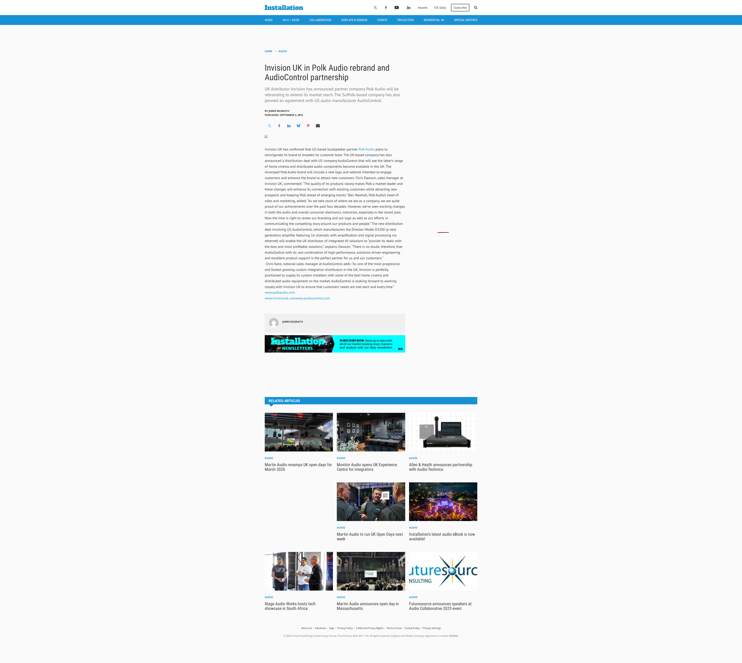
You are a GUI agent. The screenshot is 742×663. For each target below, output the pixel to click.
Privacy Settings (432, 628)
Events (382, 20)
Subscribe (460, 7)
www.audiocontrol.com (313, 298)
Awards (422, 7)
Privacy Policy (345, 628)
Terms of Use (393, 628)
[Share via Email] (318, 126)
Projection (405, 20)
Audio (269, 20)
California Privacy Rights (369, 628)
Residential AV (434, 20)
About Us (306, 628)
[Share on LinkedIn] (289, 126)
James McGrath (279, 111)
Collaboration (320, 20)
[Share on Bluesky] (298, 126)
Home (268, 51)
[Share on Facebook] (279, 126)
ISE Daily (440, 7)
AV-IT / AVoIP (291, 20)
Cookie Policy (412, 628)
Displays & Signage (354, 20)
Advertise (320, 628)
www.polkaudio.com (280, 292)
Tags (331, 628)
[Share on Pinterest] (308, 126)
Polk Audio (366, 149)
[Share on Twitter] (269, 126)
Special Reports (465, 20)
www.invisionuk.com (280, 298)
